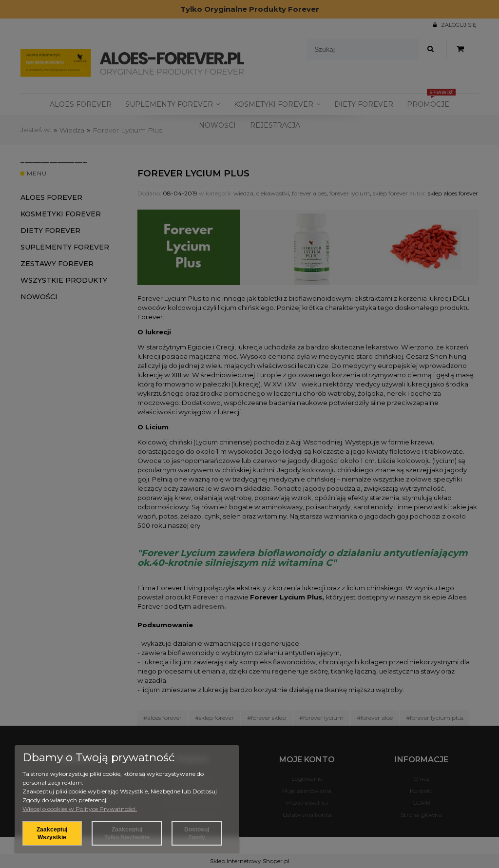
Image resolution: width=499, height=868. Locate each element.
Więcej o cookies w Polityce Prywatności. (79, 808)
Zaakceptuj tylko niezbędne (127, 833)
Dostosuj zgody (196, 833)
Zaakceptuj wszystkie (52, 833)
